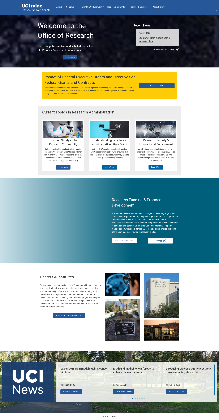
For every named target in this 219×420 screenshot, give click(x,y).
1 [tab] (133, 398)
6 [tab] (144, 398)
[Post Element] (157, 41)
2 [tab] (135, 398)
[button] (70, 57)
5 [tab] (142, 398)
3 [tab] (137, 398)
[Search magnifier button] (215, 9)
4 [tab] (140, 398)
